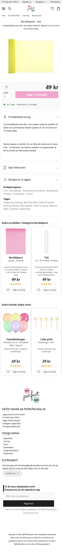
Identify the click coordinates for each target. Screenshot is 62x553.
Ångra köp (8, 453)
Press (5, 444)
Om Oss (6, 441)
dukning (45, 144)
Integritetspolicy (10, 450)
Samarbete (8, 447)
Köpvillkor (8, 438)
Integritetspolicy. (31, 512)
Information (55, 2)
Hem (3, 15)
